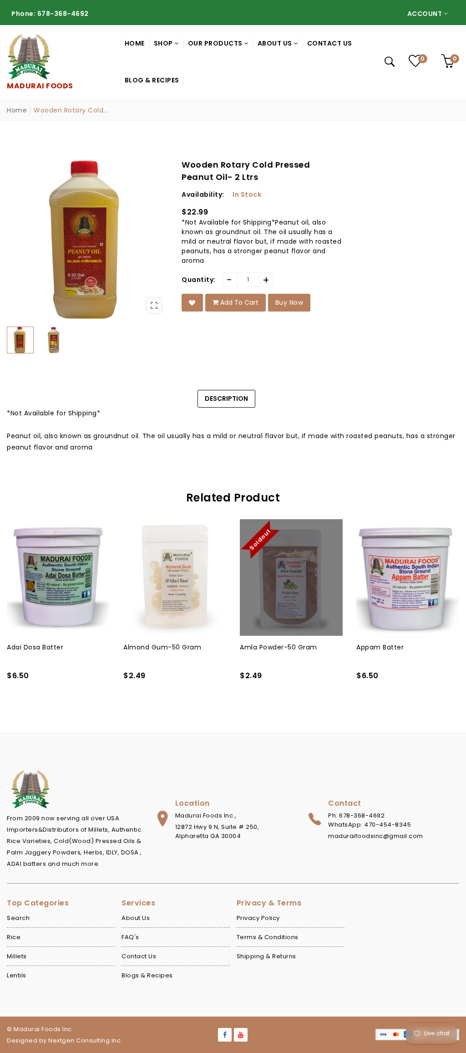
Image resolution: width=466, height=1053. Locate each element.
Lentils (16, 975)
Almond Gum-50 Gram (162, 647)
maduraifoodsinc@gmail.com (375, 836)
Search (18, 918)
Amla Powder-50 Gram (278, 647)
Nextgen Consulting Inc (84, 1040)
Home (17, 110)
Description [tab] (226, 398)
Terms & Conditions (268, 937)
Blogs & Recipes (147, 975)
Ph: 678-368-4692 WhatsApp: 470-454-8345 (369, 820)
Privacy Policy (258, 918)
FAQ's (130, 937)
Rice (13, 937)
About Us (136, 918)
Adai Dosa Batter (35, 647)
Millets (17, 956)
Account (425, 13)
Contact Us (139, 956)
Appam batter (380, 647)
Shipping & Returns (266, 956)
